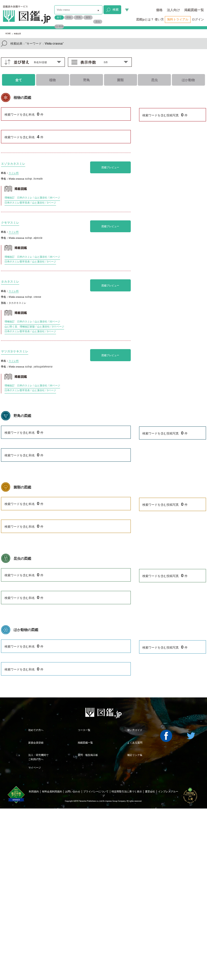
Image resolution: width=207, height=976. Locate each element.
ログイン (198, 19)
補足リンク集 (134, 755)
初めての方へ (35, 730)
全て (59, 17)
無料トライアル (177, 19)
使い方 (159, 19)
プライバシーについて (96, 791)
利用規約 (34, 791)
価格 (159, 9)
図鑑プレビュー (110, 167)
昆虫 (97, 21)
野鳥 (78, 17)
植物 (68, 17)
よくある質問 (134, 742)
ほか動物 (59, 26)
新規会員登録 (35, 742)
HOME (8, 33)
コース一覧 (84, 730)
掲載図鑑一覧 (194, 9)
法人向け (173, 9)
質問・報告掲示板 (88, 755)
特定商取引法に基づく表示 (127, 791)
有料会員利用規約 (52, 791)
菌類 (88, 17)
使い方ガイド (134, 730)
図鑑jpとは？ (145, 19)
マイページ (34, 767)
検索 (116, 9)
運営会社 (150, 791)
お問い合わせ (72, 791)
